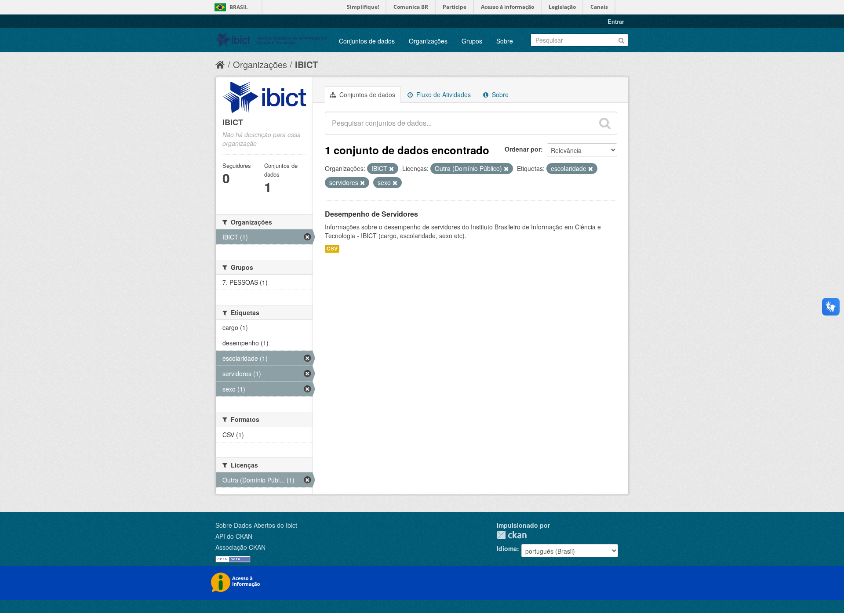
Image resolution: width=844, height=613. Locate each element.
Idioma (507, 548)
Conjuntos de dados (367, 40)
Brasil (238, 7)
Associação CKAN (240, 547)
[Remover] (391, 168)
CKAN (512, 535)
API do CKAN (233, 536)
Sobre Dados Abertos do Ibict (256, 525)
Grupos (472, 40)
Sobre (504, 40)
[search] (605, 123)
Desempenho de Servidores (371, 214)
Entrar (616, 21)
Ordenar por (523, 149)
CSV (332, 248)
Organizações (428, 40)
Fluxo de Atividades (443, 94)
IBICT (306, 64)
